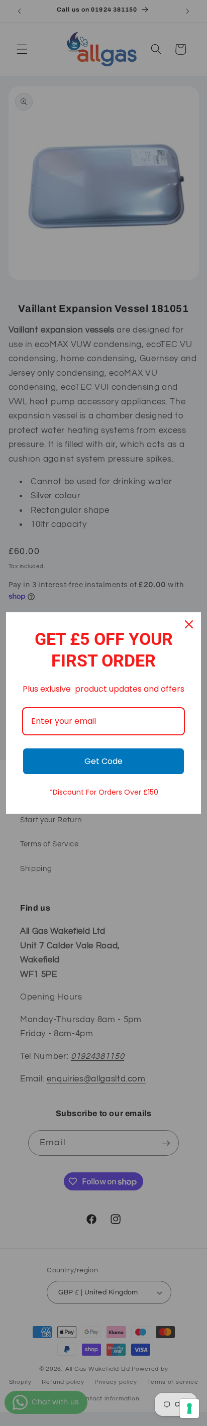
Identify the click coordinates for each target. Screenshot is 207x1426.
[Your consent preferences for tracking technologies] (189, 1408)
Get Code (103, 761)
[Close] (189, 624)
